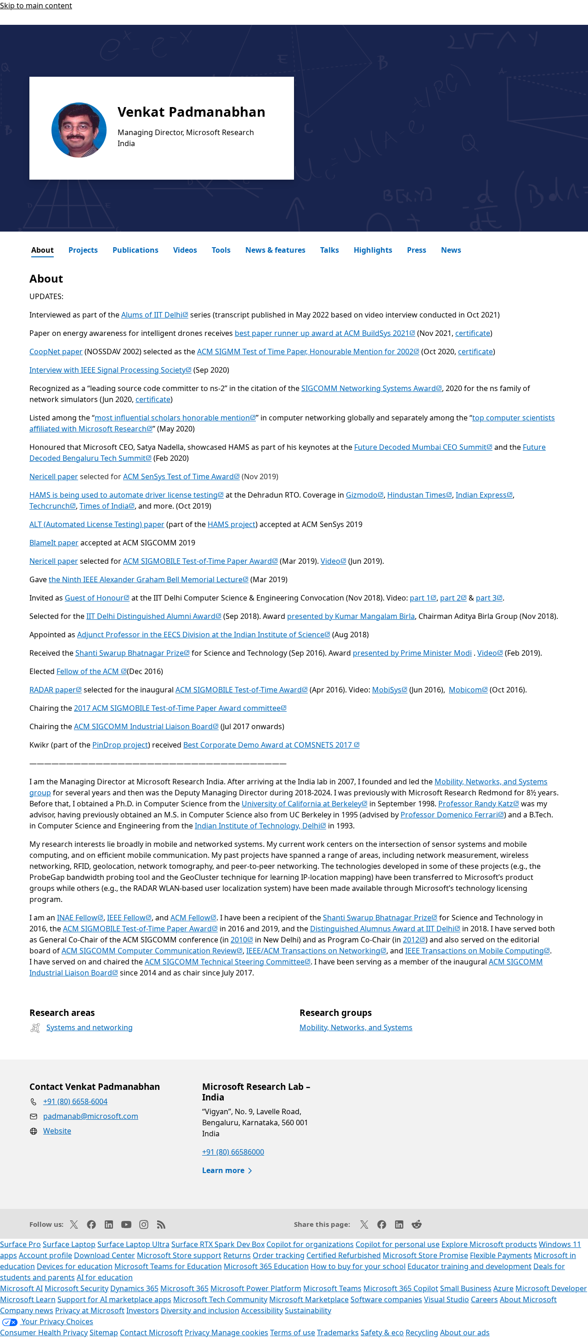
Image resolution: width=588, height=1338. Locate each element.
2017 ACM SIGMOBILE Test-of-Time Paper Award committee (180, 708)
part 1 (423, 598)
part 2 (453, 598)
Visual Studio (446, 1299)
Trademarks (338, 1332)
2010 (242, 940)
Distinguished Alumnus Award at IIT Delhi (385, 929)
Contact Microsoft (151, 1332)
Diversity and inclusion (200, 1310)
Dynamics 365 (134, 1288)
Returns (237, 1255)
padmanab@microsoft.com (90, 1116)
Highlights (373, 250)
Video (333, 561)
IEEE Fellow (129, 918)
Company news (26, 1310)
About (42, 250)
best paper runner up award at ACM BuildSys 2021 (325, 333)
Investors (142, 1310)
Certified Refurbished (343, 1255)
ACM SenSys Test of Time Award (181, 476)
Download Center (104, 1255)
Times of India (107, 506)
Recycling (422, 1332)
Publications (135, 250)
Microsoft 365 (184, 1288)
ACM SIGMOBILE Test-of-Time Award (241, 690)
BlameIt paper (54, 543)
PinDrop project (120, 745)
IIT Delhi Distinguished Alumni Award (153, 616)
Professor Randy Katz (478, 804)
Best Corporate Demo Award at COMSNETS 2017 (271, 745)
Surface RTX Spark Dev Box (218, 1244)
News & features (275, 250)
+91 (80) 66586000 (233, 1152)
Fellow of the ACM (92, 671)
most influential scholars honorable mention (175, 418)
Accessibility (262, 1310)
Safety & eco (382, 1332)
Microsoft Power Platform (255, 1288)
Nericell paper (53, 476)
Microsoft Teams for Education (168, 1266)
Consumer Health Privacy (44, 1332)
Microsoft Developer (551, 1288)
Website (57, 1131)
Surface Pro (20, 1244)
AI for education (105, 1277)
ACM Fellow (193, 918)
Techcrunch (52, 506)
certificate (472, 333)
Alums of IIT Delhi (154, 315)
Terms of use (292, 1332)
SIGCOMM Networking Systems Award (371, 388)
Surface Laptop (69, 1244)
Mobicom (468, 690)
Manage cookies (239, 1332)
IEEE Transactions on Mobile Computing (477, 951)
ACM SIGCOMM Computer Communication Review (152, 951)
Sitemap (104, 1332)
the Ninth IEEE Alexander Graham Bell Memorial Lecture (149, 579)
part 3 (489, 598)
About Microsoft (528, 1299)
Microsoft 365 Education (266, 1266)
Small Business (466, 1288)
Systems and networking (89, 1027)
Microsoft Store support (179, 1255)
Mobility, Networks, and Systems (356, 1027)
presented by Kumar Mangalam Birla (351, 616)
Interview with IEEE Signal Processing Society (110, 370)
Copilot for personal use (398, 1244)
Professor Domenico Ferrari (452, 815)
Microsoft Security (76, 1288)
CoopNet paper (56, 351)
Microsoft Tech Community (220, 1299)
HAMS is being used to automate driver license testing (126, 495)
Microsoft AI (21, 1288)
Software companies (386, 1299)
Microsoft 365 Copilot (400, 1288)
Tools (221, 250)
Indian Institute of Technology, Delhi (260, 826)
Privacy (198, 1332)
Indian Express (484, 495)
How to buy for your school (358, 1266)
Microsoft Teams (332, 1288)
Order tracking (279, 1255)
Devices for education (75, 1266)
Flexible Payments (501, 1255)
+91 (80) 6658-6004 (75, 1101)
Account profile (45, 1255)
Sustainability (308, 1310)
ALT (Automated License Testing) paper (96, 524)
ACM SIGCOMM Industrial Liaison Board (146, 726)
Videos (185, 250)
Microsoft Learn (28, 1299)
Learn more (223, 1170)
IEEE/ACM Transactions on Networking (316, 951)
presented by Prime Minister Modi (412, 653)
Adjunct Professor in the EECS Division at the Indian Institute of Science (203, 634)
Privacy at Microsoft (89, 1310)
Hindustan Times (419, 495)
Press (416, 250)
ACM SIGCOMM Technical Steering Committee (228, 962)
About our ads (465, 1332)
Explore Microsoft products (489, 1244)
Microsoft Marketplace (309, 1299)
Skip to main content (36, 5)
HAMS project (231, 524)
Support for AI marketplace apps (114, 1299)
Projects (83, 250)
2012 (414, 940)
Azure (503, 1288)
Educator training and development (469, 1266)
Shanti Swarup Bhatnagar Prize (132, 653)
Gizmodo (365, 495)
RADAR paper (55, 690)
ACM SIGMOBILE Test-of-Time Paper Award (200, 561)
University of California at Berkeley (305, 804)
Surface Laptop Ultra (133, 1244)
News (451, 250)
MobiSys (389, 690)
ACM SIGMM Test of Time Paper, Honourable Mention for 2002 (308, 351)
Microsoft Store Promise (425, 1255)
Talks (329, 250)
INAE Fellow (80, 918)
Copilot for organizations (310, 1244)
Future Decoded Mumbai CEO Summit (423, 447)
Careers (484, 1299)
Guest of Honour (97, 598)
